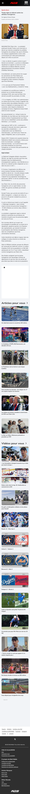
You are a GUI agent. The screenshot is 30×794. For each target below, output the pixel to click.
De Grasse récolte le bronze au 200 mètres (14, 675)
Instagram (24, 731)
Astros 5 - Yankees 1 (7, 549)
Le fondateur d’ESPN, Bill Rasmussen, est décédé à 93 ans (13, 345)
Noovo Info (4, 772)
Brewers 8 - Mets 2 (7, 569)
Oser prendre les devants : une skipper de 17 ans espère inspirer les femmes (14, 390)
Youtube (4, 733)
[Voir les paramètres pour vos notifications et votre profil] (4, 267)
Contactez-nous (6, 754)
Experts (4, 729)
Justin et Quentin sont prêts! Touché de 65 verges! (13, 610)
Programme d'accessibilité (8, 755)
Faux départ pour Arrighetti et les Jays (12, 695)
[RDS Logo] (14, 3)
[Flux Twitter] (15, 739)
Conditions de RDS (6, 763)
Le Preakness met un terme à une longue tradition (13, 367)
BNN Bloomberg (6, 785)
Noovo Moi (4, 774)
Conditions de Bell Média (8, 731)
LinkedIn (11, 733)
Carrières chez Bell (17, 729)
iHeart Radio (5, 776)
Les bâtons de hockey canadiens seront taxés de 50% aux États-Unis (14, 413)
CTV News (4, 783)
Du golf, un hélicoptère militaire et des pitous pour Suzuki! (14, 508)
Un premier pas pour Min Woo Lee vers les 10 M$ (15, 632)
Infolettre (9, 729)
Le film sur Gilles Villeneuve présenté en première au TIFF (13, 436)
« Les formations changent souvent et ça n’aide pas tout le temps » (15, 464)
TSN (3, 782)
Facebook (17, 731)
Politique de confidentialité (8, 761)
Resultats (26, 4)
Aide (3, 752)
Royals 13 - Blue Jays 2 (8, 529)
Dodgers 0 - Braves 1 (8, 589)
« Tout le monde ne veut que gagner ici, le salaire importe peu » (13, 654)
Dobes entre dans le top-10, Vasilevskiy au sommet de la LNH (14, 486)
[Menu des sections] (2, 3)
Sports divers (5, 10)
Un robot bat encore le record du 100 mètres (14, 323)
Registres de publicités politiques (10, 767)
